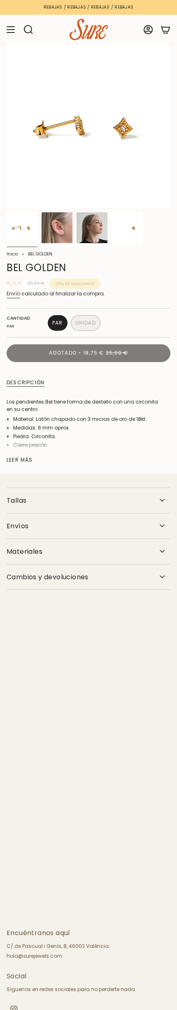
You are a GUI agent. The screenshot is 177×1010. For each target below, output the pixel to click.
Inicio (12, 254)
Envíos (17, 526)
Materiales (24, 551)
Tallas (16, 500)
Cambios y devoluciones (47, 577)
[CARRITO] (165, 30)
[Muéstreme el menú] (10, 30)
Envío (13, 293)
